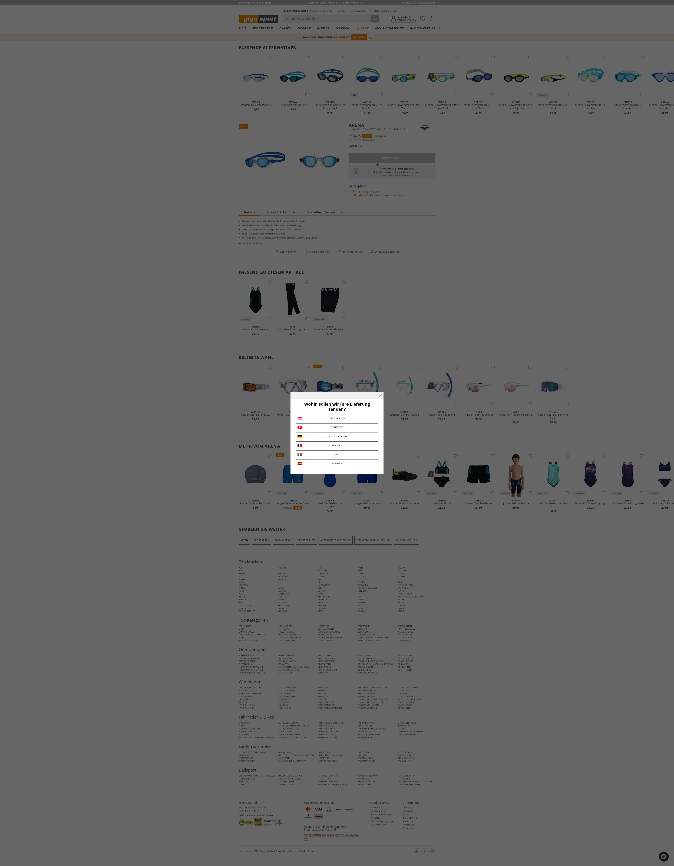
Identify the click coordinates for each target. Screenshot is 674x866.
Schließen (380, 395)
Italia (336, 454)
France (337, 445)
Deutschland (337, 436)
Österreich (337, 418)
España (337, 463)
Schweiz (337, 427)
